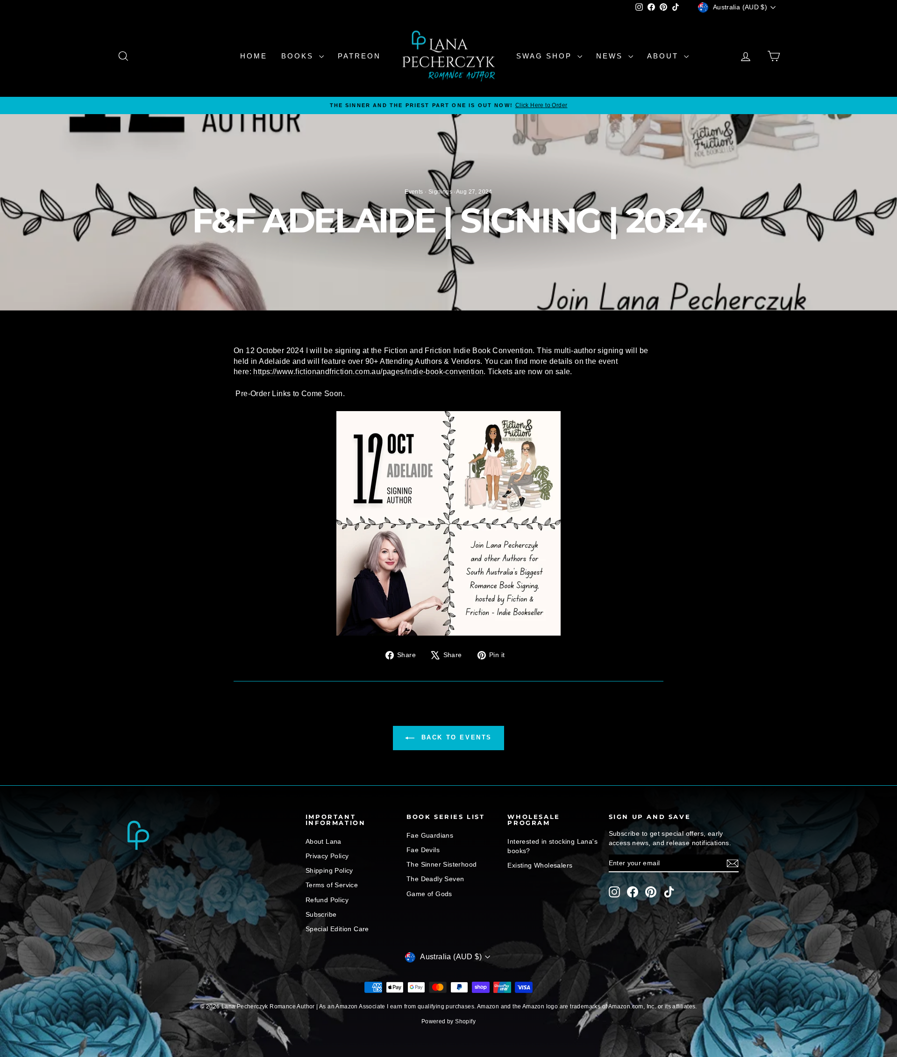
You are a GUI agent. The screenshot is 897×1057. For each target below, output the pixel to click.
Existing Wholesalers (539, 865)
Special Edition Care (337, 929)
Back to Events (455, 737)
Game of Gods (429, 894)
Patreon (359, 56)
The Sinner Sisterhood (441, 864)
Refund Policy (327, 900)
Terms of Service (332, 885)
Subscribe (321, 914)
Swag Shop (545, 56)
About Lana (324, 841)
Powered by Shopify (448, 1021)
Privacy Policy (327, 856)
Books (299, 56)
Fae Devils (423, 850)
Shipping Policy (329, 870)
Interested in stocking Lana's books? (552, 846)
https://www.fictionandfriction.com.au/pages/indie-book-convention (368, 372)
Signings (440, 191)
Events (414, 191)
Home (253, 56)
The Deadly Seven (435, 879)
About (664, 56)
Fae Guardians (429, 835)
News (611, 56)
